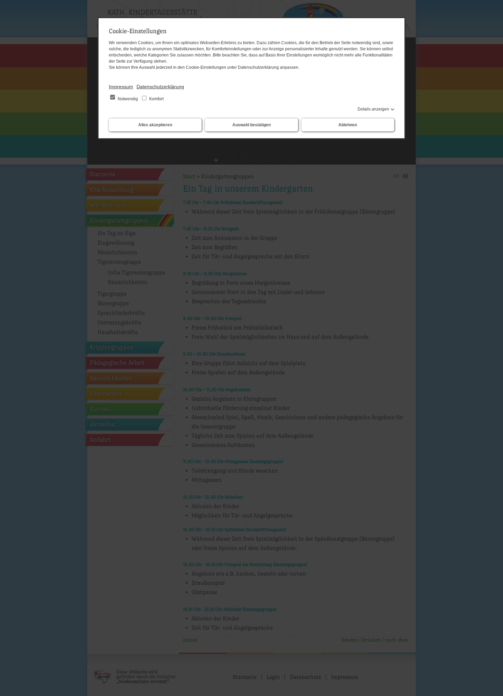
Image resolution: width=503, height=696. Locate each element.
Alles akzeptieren (155, 125)
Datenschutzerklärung (160, 86)
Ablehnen (347, 125)
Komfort (156, 98)
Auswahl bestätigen (251, 125)
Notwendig (128, 98)
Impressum (121, 86)
